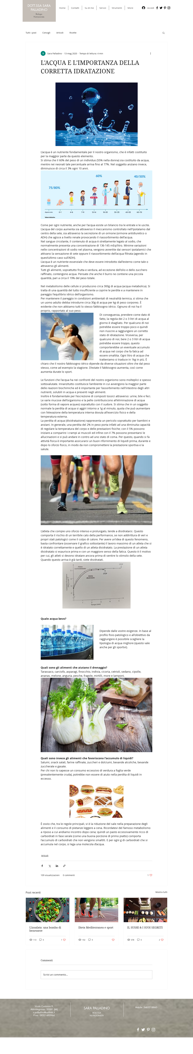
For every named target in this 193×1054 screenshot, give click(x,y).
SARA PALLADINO (97, 1008)
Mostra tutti (161, 892)
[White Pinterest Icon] (148, 1029)
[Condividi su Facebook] (42, 865)
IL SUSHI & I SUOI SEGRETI (145, 927)
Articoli (59, 32)
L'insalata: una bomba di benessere (45, 929)
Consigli (46, 32)
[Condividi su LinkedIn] (56, 865)
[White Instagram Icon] (153, 1029)
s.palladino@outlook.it (44, 1012)
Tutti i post (31, 32)
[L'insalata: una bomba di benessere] (47, 910)
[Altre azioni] (150, 53)
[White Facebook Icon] (138, 1029)
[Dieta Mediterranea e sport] (96, 910)
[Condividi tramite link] (64, 865)
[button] (163, 33)
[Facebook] (157, 8)
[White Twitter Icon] (143, 1029)
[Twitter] (161, 8)
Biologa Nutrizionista (39, 15)
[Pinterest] (165, 8)
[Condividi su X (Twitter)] (49, 865)
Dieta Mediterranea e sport (95, 927)
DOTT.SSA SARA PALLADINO (39, 8)
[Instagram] (169, 8)
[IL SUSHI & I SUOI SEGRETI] (145, 910)
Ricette (73, 32)
